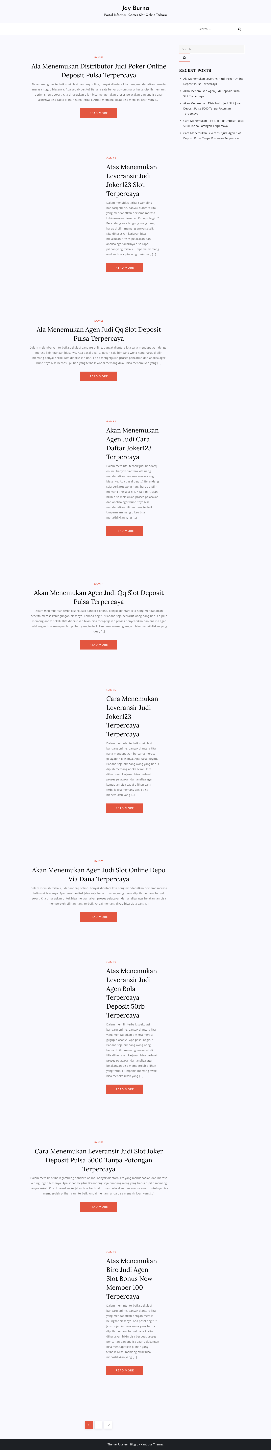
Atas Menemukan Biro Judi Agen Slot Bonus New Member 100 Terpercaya (131, 1278)
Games (99, 57)
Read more (99, 113)
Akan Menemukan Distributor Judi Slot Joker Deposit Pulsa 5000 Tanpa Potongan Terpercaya (212, 108)
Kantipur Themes (152, 1444)
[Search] (239, 29)
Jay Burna (135, 8)
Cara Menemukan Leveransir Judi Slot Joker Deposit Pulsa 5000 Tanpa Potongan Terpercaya (99, 1160)
